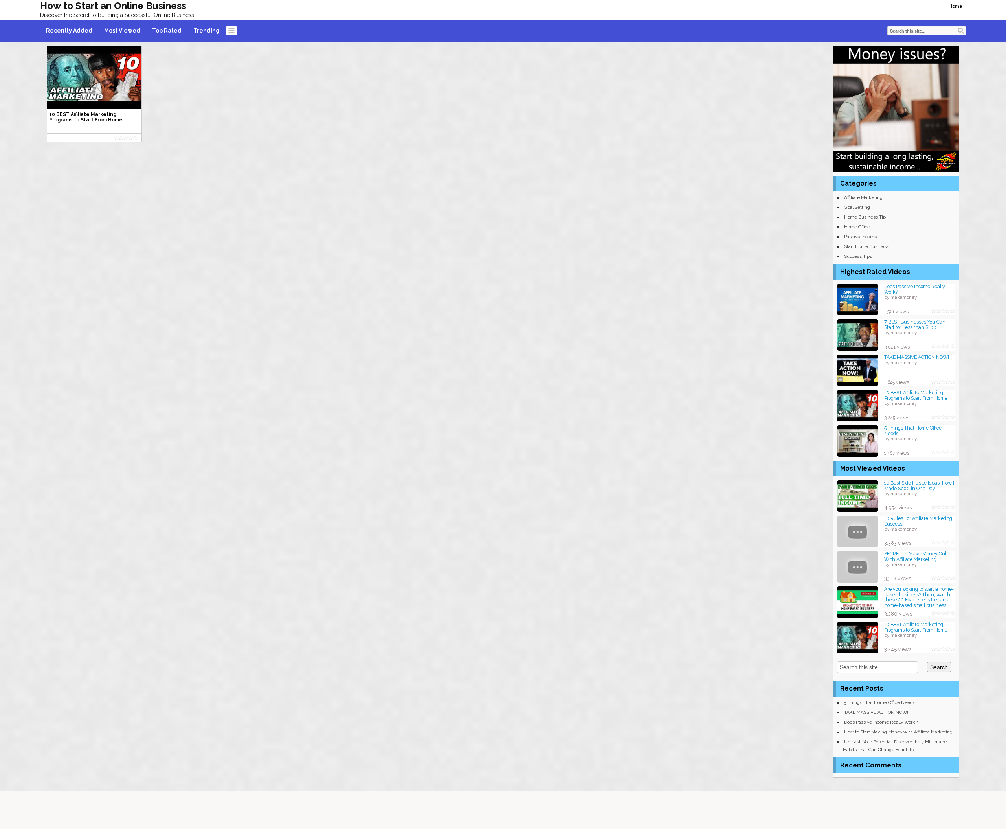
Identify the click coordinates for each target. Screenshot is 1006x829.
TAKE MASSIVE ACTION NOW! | (917, 357)
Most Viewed (122, 31)
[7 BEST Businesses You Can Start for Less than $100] (857, 334)
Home (955, 6)
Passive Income (860, 236)
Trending (206, 31)
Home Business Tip (865, 217)
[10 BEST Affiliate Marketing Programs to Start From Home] (857, 405)
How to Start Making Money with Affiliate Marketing (898, 732)
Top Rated (167, 31)
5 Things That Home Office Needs (913, 430)
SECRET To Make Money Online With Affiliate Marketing (918, 556)
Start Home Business (866, 246)
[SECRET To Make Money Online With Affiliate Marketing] (857, 566)
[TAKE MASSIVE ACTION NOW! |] (857, 370)
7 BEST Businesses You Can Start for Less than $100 (914, 324)
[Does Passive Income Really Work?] (857, 299)
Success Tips (858, 256)
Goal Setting (857, 207)
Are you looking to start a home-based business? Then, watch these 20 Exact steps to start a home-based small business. (919, 597)
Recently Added (69, 31)
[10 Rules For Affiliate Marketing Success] (857, 531)
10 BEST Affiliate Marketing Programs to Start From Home (915, 395)
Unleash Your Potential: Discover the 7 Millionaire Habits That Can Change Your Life (895, 745)
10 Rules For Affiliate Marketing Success (918, 521)
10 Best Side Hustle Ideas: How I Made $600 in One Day (919, 485)
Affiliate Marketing (863, 197)
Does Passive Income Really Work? (914, 289)
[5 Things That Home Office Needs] (857, 440)
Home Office (857, 227)
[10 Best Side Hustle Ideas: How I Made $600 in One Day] (857, 495)
